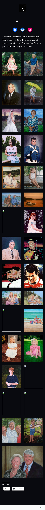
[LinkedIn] (22, 30)
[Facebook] (15, 30)
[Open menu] (17, 21)
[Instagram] (30, 30)
